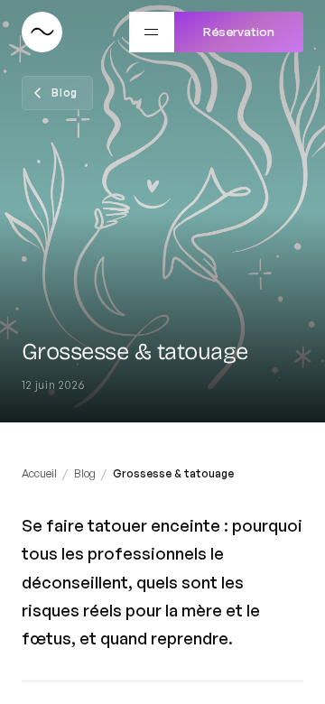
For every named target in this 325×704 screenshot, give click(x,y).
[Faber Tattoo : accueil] (42, 32)
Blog (85, 473)
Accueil (39, 473)
